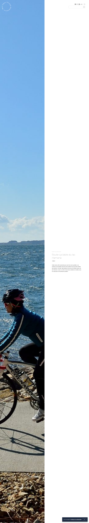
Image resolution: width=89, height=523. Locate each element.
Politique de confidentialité (76, 519)
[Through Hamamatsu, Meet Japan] (6, 6)
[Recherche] (84, 7)
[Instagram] (75, 4)
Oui (84, 519)
